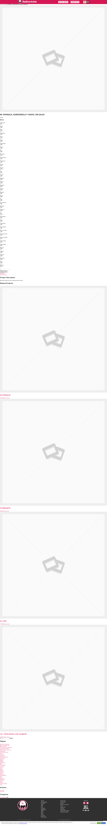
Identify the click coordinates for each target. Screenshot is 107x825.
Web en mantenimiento (5, 745)
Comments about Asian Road (6, 747)
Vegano (1, 770)
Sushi (1, 781)
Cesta (1, 784)
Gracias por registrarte (4, 744)
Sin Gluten (2, 766)
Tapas (1, 777)
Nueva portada (3, 746)
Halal (1, 763)
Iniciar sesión (63, 2)
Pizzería (1, 782)
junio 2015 (2, 790)
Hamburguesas (3, 775)
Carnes (1, 767)
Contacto (2, 754)
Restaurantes (2, 762)
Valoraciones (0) (3, 274)
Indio (1, 776)
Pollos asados (3, 765)
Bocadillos (2, 774)
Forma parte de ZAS (4, 752)
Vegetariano (43, 809)
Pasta (1, 773)
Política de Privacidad (4, 748)
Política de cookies (64, 812)
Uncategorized (3, 797)
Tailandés (2, 780)
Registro (1, 760)
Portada (1, 761)
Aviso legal (2, 755)
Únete (1, 753)
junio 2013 (2, 791)
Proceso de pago (3, 783)
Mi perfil (1, 759)
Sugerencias (2, 751)
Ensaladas (43, 815)
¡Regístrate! (75, 2)
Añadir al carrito (3, 271)
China (1, 768)
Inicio (1, 4)
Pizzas (4, 4)
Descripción (2, 273)
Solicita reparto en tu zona (5, 750)
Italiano (1, 769)
